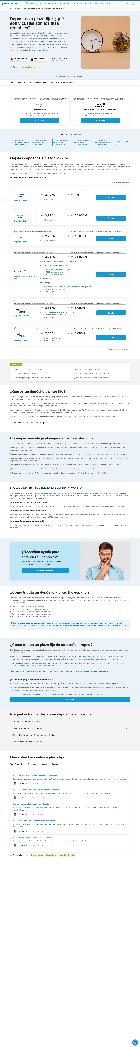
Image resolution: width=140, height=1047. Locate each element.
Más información (16, 764)
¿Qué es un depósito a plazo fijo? (27, 373)
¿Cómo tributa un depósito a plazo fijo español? (91, 373)
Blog (132, 3)
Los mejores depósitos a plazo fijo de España (31, 804)
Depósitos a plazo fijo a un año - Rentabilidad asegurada (35, 775)
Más (107, 4)
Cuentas (41, 4)
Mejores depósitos (37, 855)
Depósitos (52, 4)
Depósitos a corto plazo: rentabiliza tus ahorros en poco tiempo (38, 790)
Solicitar (111, 197)
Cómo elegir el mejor (38, 82)
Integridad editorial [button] (63, 76)
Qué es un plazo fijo (17, 82)
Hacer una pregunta (45, 570)
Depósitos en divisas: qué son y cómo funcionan (32, 837)
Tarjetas (88, 4)
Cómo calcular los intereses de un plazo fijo (90, 369)
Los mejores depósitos (50, 35)
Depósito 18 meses (21, 316)
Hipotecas (64, 4)
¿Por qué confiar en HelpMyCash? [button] (119, 349)
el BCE (29, 166)
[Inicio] (10, 3)
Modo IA (32, 4)
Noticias (44, 764)
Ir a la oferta (39, 120)
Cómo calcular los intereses (62, 82)
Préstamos (76, 4)
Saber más (70, 699)
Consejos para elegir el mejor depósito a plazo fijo (33, 377)
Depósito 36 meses (21, 340)
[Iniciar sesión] (137, 3)
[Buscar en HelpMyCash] (121, 3)
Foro (127, 3)
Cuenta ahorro (51, 855)
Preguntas (32, 764)
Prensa (55, 764)
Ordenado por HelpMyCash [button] (122, 182)
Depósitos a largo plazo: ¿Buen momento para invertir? (34, 820)
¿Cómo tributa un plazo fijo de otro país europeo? (92, 377)
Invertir (98, 4)
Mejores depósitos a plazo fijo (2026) (28, 369)
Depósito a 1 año (20, 200)
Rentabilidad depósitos (67, 855)
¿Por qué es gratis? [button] (78, 76)
